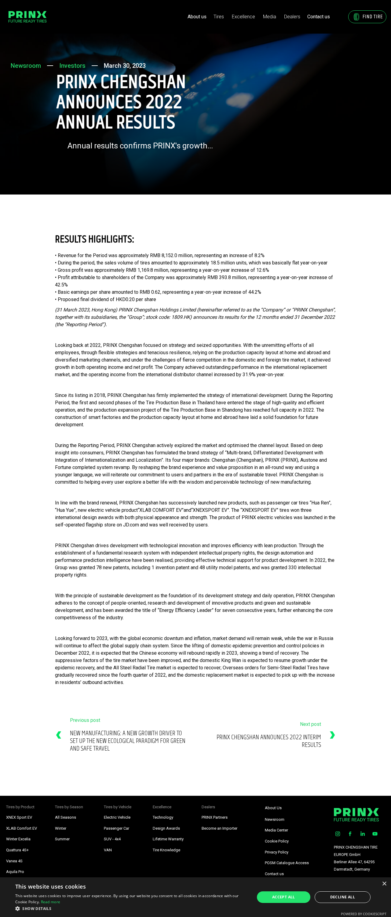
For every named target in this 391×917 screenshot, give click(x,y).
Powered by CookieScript (363, 914)
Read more (50, 901)
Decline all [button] (342, 897)
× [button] (384, 884)
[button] (219, 17)
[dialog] (195, 897)
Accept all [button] (283, 897)
